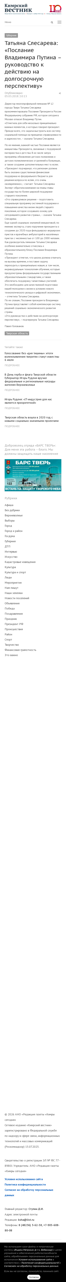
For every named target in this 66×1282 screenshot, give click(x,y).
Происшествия (14, 629)
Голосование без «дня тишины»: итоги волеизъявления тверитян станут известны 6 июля (32, 357)
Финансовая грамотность (20, 650)
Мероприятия (13, 582)
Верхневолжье (14, 515)
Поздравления (14, 613)
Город (8, 526)
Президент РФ (14, 624)
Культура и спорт (15, 572)
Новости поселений (17, 598)
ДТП (7, 546)
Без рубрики (12, 510)
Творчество (12, 644)
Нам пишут (11, 588)
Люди (8, 577)
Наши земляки (14, 593)
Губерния (11, 35)
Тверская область (17, 333)
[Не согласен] (58, 1262)
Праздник (11, 619)
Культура (10, 567)
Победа (10, 608)
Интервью (11, 551)
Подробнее (12, 365)
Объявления (12, 603)
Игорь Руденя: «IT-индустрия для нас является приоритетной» (28, 401)
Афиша (9, 505)
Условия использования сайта (24, 1179)
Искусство (11, 557)
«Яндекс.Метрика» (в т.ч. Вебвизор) (32, 1249)
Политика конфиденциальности (25, 1184)
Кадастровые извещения (20, 562)
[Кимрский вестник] (33, 9)
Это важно (11, 655)
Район (8, 634)
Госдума (10, 536)
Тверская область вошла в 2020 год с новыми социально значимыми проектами (32, 419)
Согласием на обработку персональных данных (31, 1266)
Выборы (10, 520)
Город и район (13, 531)
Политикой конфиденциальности (40, 1262)
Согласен (34, 1277)
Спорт (8, 639)
